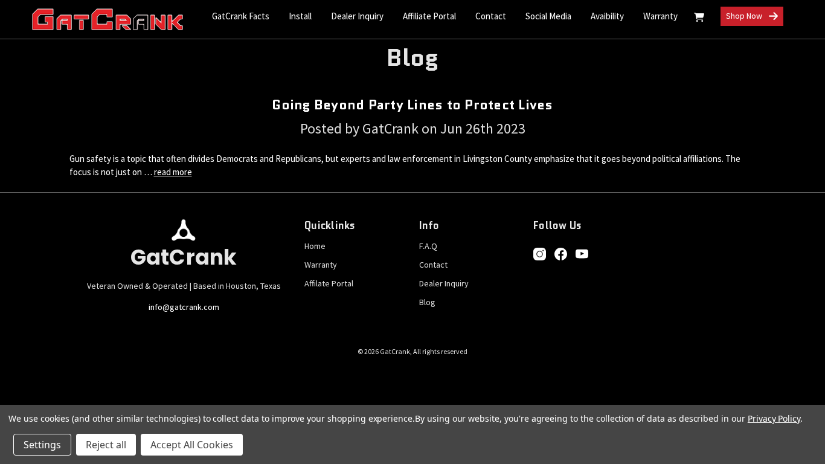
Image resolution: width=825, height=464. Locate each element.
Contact (490, 16)
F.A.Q (428, 245)
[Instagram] (539, 254)
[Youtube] (582, 254)
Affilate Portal (328, 283)
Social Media (548, 16)
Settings (42, 444)
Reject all (106, 444)
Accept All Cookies (191, 444)
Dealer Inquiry (357, 16)
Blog (427, 302)
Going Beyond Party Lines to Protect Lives (412, 104)
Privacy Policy (774, 418)
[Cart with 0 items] (699, 19)
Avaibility (607, 16)
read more (173, 172)
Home (315, 245)
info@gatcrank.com (184, 306)
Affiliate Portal (429, 16)
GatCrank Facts (240, 16)
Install (300, 16)
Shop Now (745, 15)
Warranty (660, 16)
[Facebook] (560, 254)
